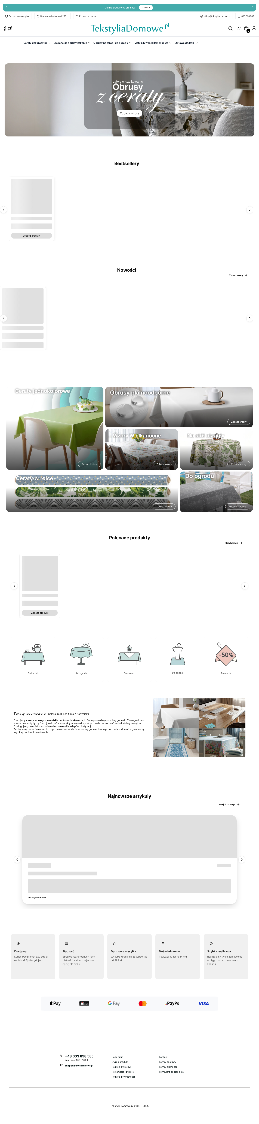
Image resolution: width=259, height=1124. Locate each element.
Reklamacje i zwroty (123, 1071)
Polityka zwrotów (121, 1066)
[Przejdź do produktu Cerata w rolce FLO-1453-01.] (23, 309)
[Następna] (252, 8)
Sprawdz (33, 680)
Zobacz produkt (31, 235)
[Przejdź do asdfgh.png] (33, 659)
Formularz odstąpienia (171, 1071)
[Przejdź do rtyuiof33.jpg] (226, 659)
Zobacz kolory (89, 464)
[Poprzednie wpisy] (17, 859)
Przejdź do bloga (227, 804)
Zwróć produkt (120, 1061)
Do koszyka (23, 345)
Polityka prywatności (123, 1076)
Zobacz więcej (236, 275)
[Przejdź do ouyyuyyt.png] (129, 659)
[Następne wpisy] (241, 859)
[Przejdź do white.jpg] (177, 659)
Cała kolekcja (231, 543)
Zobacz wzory (129, 113)
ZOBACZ (145, 7)
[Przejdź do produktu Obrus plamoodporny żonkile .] (40, 574)
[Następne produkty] (249, 209)
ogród (34, 865)
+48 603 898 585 (79, 1056)
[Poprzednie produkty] (3, 209)
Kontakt (163, 1057)
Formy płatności (168, 1066)
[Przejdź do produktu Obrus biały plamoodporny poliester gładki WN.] (31, 199)
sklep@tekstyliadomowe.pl (217, 16)
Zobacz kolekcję (237, 506)
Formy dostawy (167, 1061)
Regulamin (117, 1057)
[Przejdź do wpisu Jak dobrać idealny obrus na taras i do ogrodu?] (129, 836)
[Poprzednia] (7, 8)
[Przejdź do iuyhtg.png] (81, 659)
